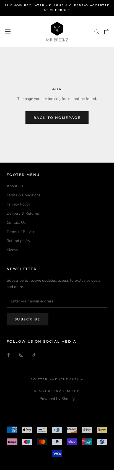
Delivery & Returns (23, 213)
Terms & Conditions (24, 195)
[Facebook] (9, 354)
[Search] (96, 31)
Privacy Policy (18, 204)
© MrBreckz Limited (57, 391)
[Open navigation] (8, 31)
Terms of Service (21, 231)
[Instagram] (21, 354)
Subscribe (27, 319)
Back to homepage (57, 117)
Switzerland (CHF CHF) (54, 379)
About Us (15, 186)
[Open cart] (106, 31)
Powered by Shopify (57, 398)
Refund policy (18, 240)
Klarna (12, 250)
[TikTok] (34, 354)
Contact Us (16, 222)
